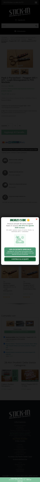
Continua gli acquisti (20, 259)
